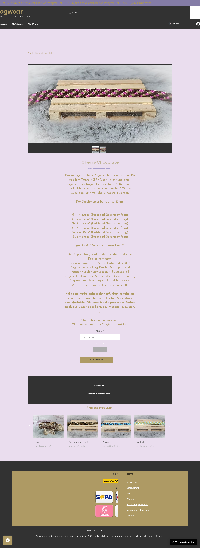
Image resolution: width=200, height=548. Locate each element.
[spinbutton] (100, 349)
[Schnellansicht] (48, 426)
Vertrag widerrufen (183, 542)
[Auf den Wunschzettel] (117, 360)
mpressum (132, 482)
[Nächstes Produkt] (169, 426)
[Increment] (104, 349)
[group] (99, 432)
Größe (100, 331)
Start (30, 53)
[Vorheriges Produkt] (29, 426)
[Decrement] (95, 349)
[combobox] (100, 337)
